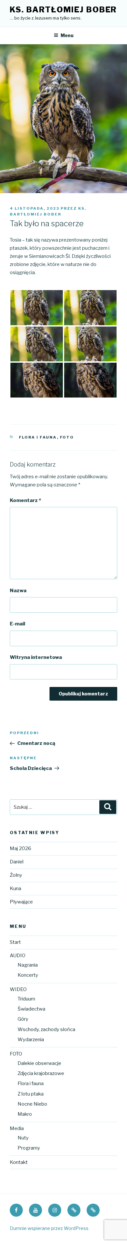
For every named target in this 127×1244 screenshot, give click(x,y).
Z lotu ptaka (31, 1094)
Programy (29, 1148)
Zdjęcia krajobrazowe (41, 1073)
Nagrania (28, 965)
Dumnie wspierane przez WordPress (49, 1228)
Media (17, 1128)
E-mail (17, 624)
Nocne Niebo (32, 1104)
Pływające (21, 902)
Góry (23, 1019)
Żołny (16, 875)
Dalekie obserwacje (39, 1063)
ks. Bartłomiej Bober (63, 9)
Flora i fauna (38, 437)
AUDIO (17, 955)
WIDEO (18, 989)
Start (15, 942)
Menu (67, 35)
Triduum (26, 999)
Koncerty (28, 975)
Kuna (15, 888)
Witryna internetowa (36, 657)
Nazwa (18, 591)
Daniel (16, 862)
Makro (25, 1114)
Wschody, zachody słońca (46, 1029)
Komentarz (25, 500)
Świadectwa (31, 1009)
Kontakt (19, 1162)
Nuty (23, 1138)
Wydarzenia (31, 1039)
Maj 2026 (20, 848)
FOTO (67, 437)
